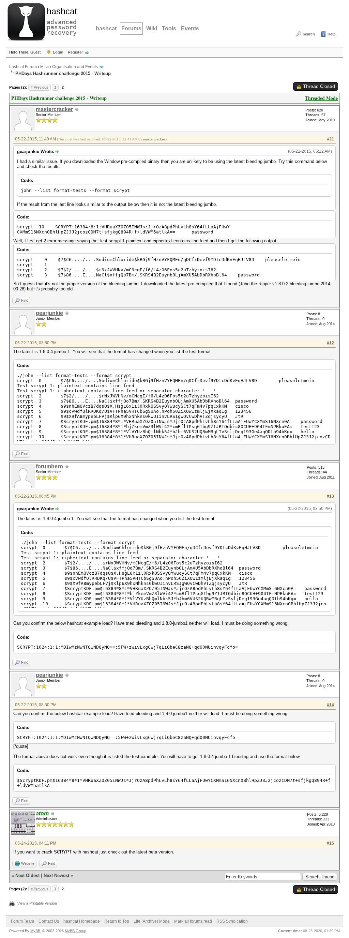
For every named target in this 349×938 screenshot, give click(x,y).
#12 (330, 343)
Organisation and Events (75, 66)
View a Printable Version (37, 903)
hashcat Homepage (81, 921)
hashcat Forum (23, 66)
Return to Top (116, 921)
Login (58, 52)
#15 (330, 843)
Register (75, 52)
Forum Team (22, 921)
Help (332, 34)
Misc (44, 66)
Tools (169, 28)
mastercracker (54, 109)
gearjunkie (49, 313)
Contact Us (49, 921)
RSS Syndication (232, 921)
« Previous (39, 87)
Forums (131, 28)
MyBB (35, 931)
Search (309, 34)
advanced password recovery (60, 20)
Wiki (151, 28)
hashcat (106, 28)
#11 (330, 139)
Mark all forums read (193, 921)
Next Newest (56, 875)
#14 (330, 704)
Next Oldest (27, 875)
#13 (330, 496)
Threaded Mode (321, 98)
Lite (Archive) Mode (152, 921)
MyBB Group (75, 931)
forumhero (49, 466)
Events (190, 28)
